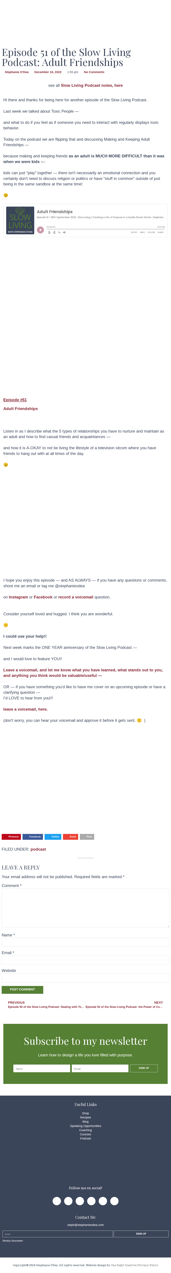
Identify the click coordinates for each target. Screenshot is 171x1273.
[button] (11, 837)
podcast (38, 849)
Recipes (85, 1117)
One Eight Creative (123, 1265)
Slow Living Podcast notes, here (92, 85)
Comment (12, 885)
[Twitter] (91, 1201)
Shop (85, 1113)
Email (8, 952)
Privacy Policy (148, 1265)
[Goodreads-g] (103, 1201)
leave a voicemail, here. (25, 709)
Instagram (18, 597)
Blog (85, 1121)
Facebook (43, 597)
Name (8, 935)
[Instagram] (80, 1201)
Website (9, 970)
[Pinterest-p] (68, 1201)
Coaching (85, 1130)
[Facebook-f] (57, 1201)
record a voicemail (75, 597)
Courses (85, 1134)
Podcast (85, 1138)
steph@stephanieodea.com (85, 1225)
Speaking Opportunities (85, 1126)
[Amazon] (114, 1201)
